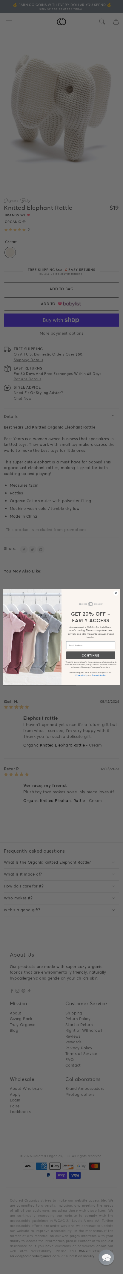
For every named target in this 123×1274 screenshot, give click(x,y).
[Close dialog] (116, 593)
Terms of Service (99, 675)
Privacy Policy (81, 675)
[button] (106, 1257)
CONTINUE (90, 655)
